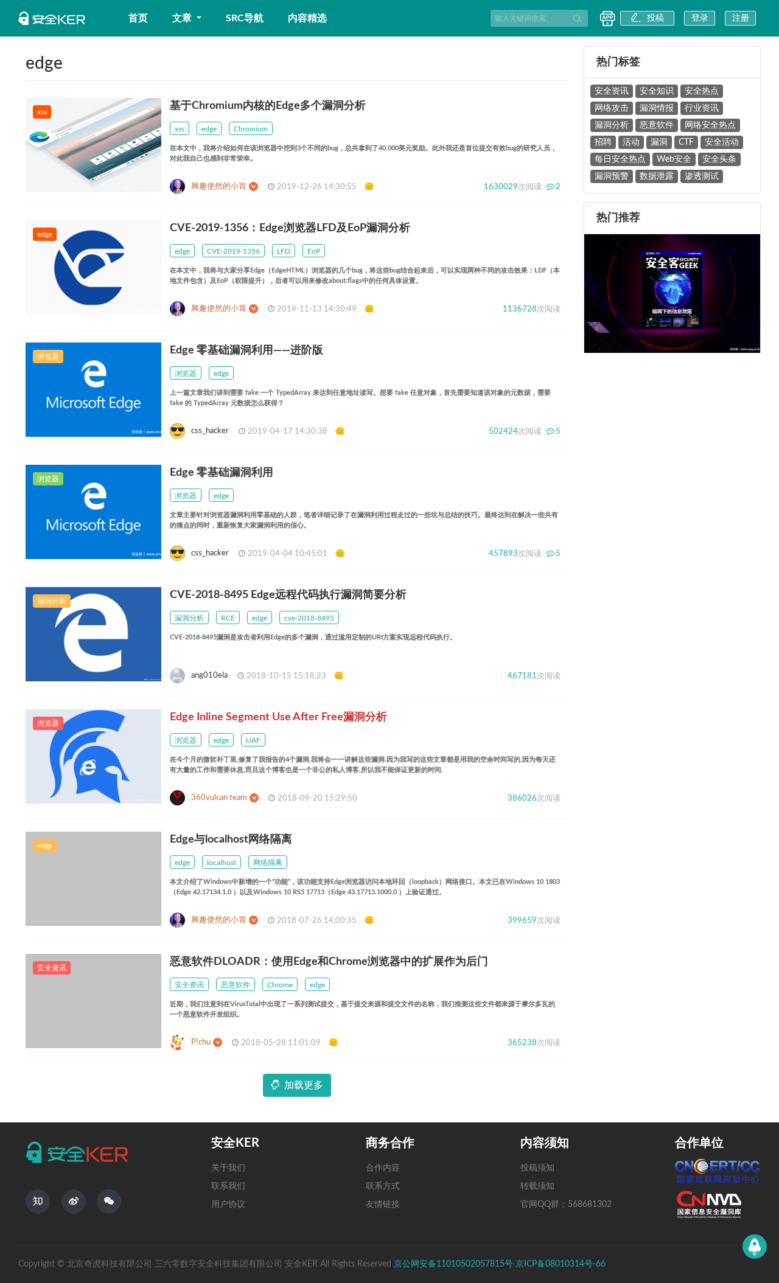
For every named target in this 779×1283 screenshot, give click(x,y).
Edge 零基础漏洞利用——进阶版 (246, 350)
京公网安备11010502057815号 (454, 1264)
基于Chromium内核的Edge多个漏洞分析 (268, 105)
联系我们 (228, 1186)
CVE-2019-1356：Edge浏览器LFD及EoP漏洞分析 (290, 228)
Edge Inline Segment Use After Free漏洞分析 (278, 717)
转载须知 (537, 1186)
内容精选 (307, 18)
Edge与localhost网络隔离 (231, 839)
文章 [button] (183, 18)
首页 (138, 18)
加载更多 (303, 1085)
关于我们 (228, 1168)
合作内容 (383, 1168)
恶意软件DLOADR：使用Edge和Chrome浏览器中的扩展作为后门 (329, 961)
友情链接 (383, 1204)
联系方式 (383, 1186)
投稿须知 (537, 1168)
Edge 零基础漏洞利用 (221, 472)
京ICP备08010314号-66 (560, 1264)
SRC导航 (245, 18)
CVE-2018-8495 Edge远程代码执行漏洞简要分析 (288, 594)
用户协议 (228, 1204)
